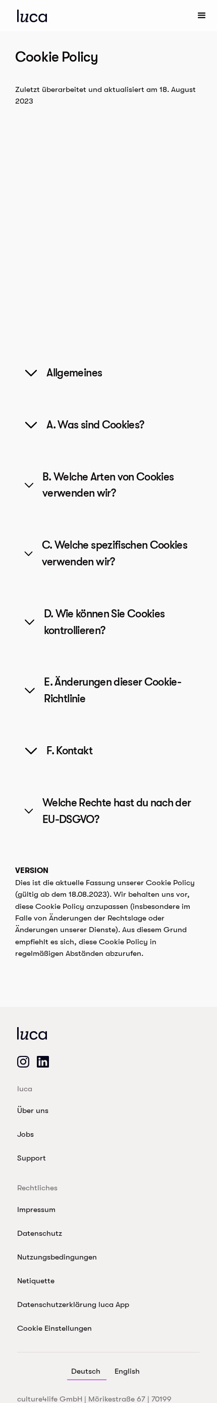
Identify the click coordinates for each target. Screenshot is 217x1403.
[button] (202, 16)
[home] (32, 16)
